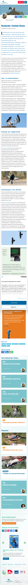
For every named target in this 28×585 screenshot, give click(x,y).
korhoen (5, 202)
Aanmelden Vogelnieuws (9, 523)
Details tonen (21, 298)
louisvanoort (22, 343)
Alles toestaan (14, 302)
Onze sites (4, 564)
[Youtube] (6, 531)
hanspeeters (15, 343)
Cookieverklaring (17, 564)
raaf (21, 192)
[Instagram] (8, 531)
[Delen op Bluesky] (18, 17)
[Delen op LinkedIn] (21, 17)
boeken (3, 343)
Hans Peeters (11, 19)
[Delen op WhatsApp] (25, 17)
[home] (6, 2)
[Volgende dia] (25, 552)
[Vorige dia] (3, 552)
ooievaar (5, 148)
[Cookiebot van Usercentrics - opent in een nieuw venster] (21, 277)
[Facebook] (3, 531)
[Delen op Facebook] (16, 17)
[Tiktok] (16, 531)
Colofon (24, 564)
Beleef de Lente (16, 73)
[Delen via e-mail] (23, 17)
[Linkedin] (11, 531)
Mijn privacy (10, 564)
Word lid (6, 558)
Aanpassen (13, 307)
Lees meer (6, 326)
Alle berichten (5, 6)
